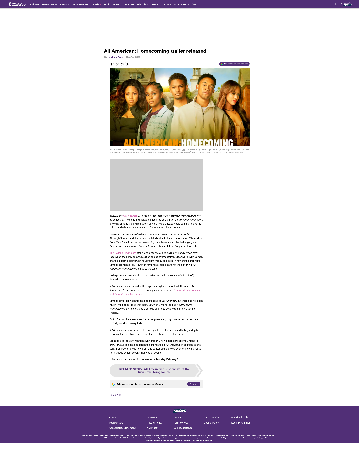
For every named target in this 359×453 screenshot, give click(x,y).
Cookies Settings (183, 427)
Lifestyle (95, 4)
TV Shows (34, 4)
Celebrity (64, 4)
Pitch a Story (116, 422)
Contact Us (128, 4)
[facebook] (335, 4)
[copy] (127, 64)
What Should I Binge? (148, 4)
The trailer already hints (123, 252)
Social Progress (80, 4)
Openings (152, 417)
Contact (178, 417)
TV (120, 395)
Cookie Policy (211, 422)
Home (113, 395)
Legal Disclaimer (240, 422)
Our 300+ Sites (212, 417)
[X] (341, 4)
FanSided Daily (239, 417)
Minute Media (95, 435)
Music (54, 4)
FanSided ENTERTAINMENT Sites (179, 4)
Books (107, 4)
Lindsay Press (116, 57)
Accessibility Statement (122, 427)
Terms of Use (181, 422)
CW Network (130, 215)
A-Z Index (152, 427)
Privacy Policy (154, 422)
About (116, 4)
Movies (45, 4)
